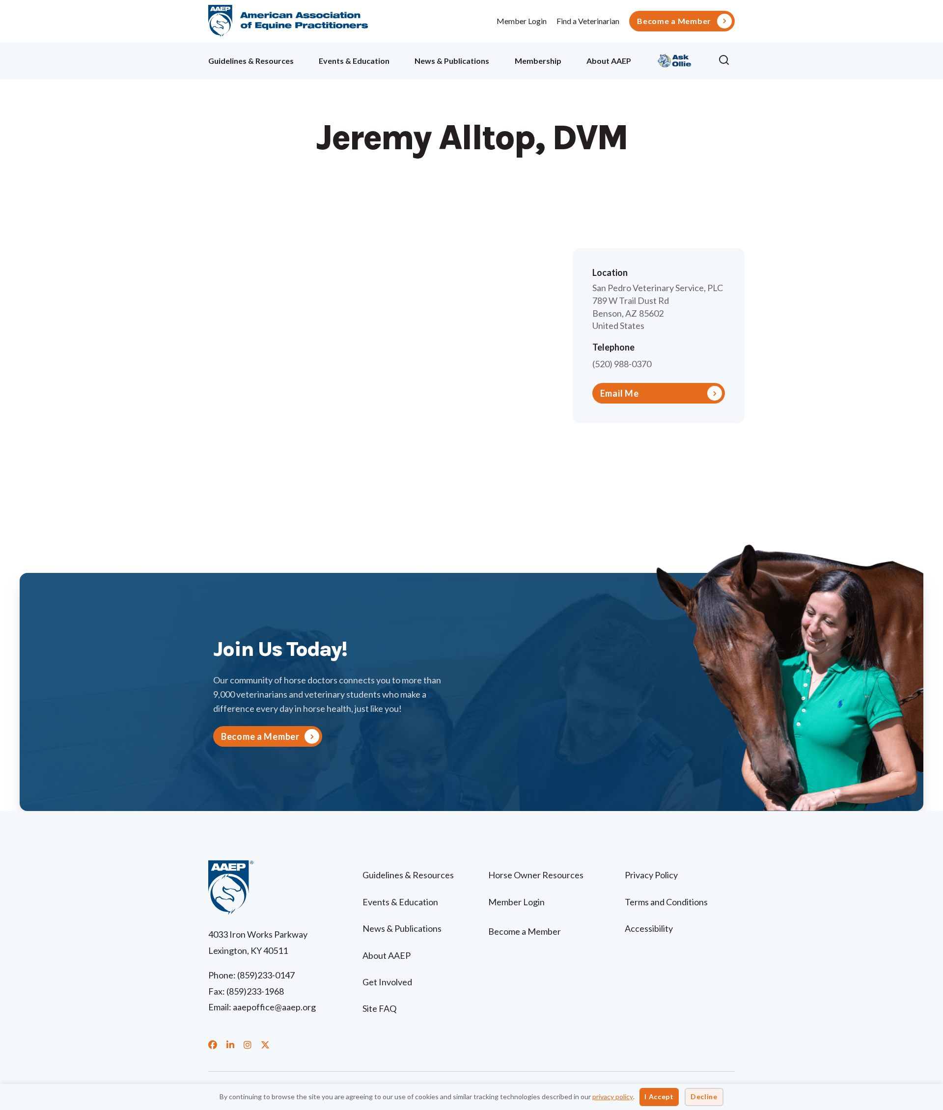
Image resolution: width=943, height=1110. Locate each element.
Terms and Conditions (666, 901)
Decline (704, 1096)
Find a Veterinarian (587, 21)
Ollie (674, 59)
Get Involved (387, 981)
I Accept (659, 1096)
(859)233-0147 (266, 975)
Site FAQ (379, 1008)
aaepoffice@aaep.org (274, 1007)
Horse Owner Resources (535, 874)
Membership (538, 60)
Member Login (522, 21)
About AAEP (608, 60)
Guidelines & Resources (251, 60)
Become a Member (674, 21)
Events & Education (354, 60)
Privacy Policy (651, 874)
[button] (726, 60)
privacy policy (612, 1096)
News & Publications (452, 60)
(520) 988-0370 (621, 363)
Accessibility (649, 928)
